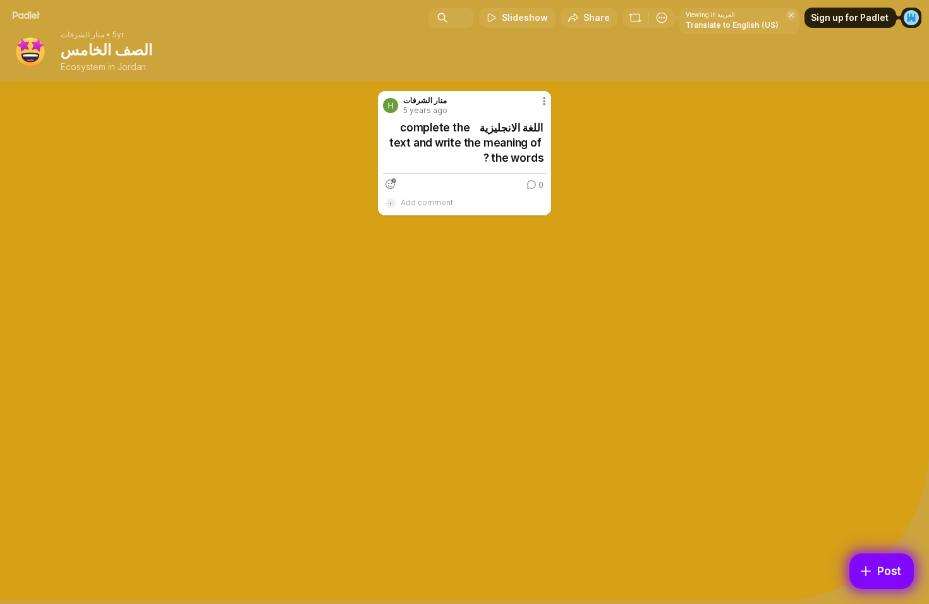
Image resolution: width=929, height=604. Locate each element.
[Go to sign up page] (911, 18)
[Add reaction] (390, 183)
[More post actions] (544, 101)
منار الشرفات (82, 34)
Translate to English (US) (732, 25)
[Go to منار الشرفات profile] (390, 105)
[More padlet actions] (661, 18)
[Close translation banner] (791, 15)
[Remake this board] (635, 18)
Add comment (427, 202)
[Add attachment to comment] (390, 202)
